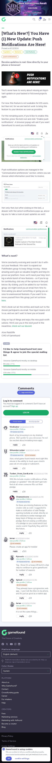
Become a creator (9, 724)
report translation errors (21, 662)
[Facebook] (3, 644)
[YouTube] (11, 644)
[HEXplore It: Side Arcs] (13, 8)
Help (4, 703)
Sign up (14, 406)
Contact (5, 689)
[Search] (34, 19)
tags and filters (27, 393)
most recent (17, 421)
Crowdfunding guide (10, 692)
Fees (4, 713)
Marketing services (9, 717)
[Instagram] (15, 644)
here (4, 300)
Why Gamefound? (9, 686)
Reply (15, 445)
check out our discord (21, 326)
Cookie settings (22, 759)
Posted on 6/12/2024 (10, 48)
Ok (9, 759)
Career (4, 696)
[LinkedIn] (19, 644)
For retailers (7, 699)
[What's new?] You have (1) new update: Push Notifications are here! (25, 39)
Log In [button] (26, 412)
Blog (3, 727)
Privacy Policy (7, 736)
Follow (22, 429)
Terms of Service (9, 741)
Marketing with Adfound (12, 720)
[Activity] (39, 19)
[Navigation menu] (49, 19)
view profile (14, 429)
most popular (34, 421)
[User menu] (44, 19)
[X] (7, 644)
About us (5, 682)
